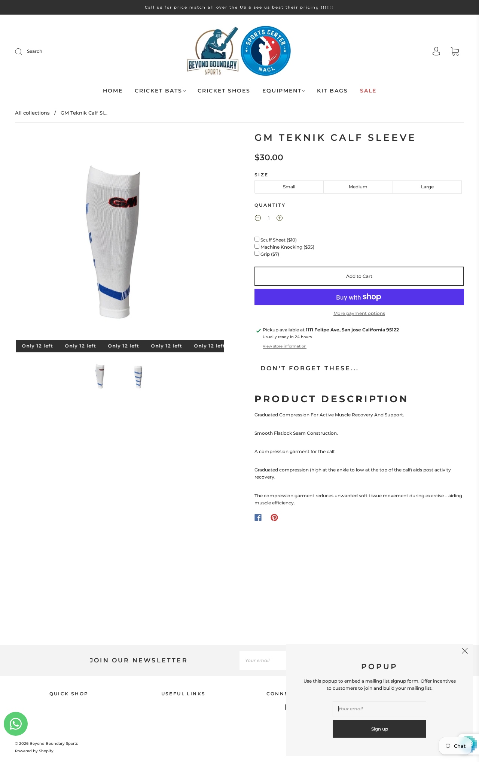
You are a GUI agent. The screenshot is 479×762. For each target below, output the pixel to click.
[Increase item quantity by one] (279, 219)
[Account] (436, 52)
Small (289, 186)
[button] (36, 237)
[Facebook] (258, 517)
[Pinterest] (274, 517)
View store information (284, 346)
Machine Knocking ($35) (288, 247)
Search (34, 51)
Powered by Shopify (34, 751)
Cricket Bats (158, 91)
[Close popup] (465, 652)
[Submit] (23, 51)
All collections (32, 113)
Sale (368, 91)
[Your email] (277, 660)
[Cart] (454, 52)
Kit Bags (332, 91)
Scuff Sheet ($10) (279, 240)
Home (113, 91)
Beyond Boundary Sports (54, 743)
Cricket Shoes (224, 91)
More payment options (359, 313)
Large (427, 186)
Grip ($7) (270, 254)
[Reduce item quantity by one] (258, 219)
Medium (358, 186)
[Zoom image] (119, 237)
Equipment (282, 91)
